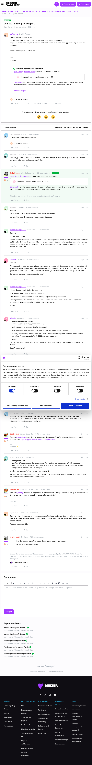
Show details (80, 399)
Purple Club (42, 733)
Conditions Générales (37, 672)
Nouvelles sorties (44, 714)
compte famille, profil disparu (14, 634)
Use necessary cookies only (17, 406)
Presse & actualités (61, 709)
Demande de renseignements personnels (77, 727)
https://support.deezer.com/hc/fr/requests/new (38, 439)
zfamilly (13, 259)
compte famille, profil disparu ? (15, 628)
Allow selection (46, 406)
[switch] (35, 391)
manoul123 (14, 154)
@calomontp (18, 72)
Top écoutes (42, 710)
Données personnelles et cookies (77, 716)
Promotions (8, 717)
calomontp (14, 34)
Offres (6, 713)
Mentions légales (77, 734)
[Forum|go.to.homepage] (13, 4)
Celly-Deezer (15, 173)
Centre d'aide (8, 726)
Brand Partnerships (61, 740)
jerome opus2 (15, 537)
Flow (22, 706)
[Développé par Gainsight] (46, 667)
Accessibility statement (55, 672)
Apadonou (14, 207)
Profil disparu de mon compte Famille (17, 654)
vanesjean (14, 413)
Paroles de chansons (28, 725)
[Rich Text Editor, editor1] (46, 597)
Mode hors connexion (28, 729)
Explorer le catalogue (45, 706)
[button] (2, 5)
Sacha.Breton (15, 134)
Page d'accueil (7, 11)
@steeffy (19, 493)
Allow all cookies (75, 406)
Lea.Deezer (14, 434)
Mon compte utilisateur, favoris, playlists (63, 11)
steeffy (12, 457)
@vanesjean (21, 437)
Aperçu (18, 11)
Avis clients (8, 722)
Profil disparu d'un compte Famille (16, 647)
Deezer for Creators (61, 721)
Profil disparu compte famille (14, 641)
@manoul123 (18, 82)
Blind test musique (27, 748)
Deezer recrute (60, 744)
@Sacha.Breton (29, 72)
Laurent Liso (14, 513)
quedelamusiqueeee (18, 230)
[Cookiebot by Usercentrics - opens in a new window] (79, 358)
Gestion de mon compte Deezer (34, 11)
